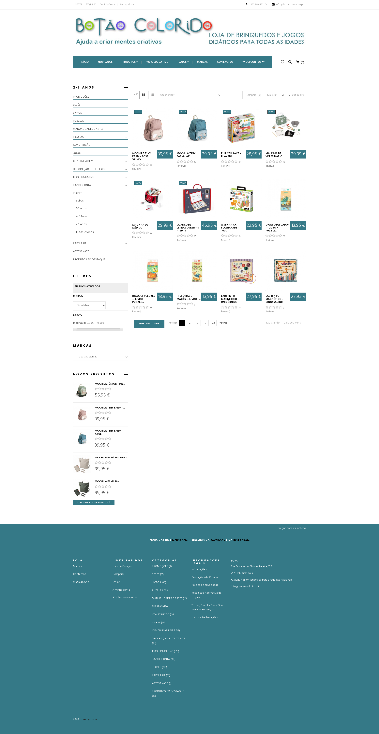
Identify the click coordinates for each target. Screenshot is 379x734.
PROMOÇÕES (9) (162, 566)
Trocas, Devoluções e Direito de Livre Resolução (208, 607)
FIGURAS (78, 137)
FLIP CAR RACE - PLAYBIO (231, 155)
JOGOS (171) (158, 623)
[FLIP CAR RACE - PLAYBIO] (241, 128)
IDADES (77, 193)
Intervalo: (79, 323)
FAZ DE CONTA (82, 185)
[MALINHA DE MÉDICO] (152, 199)
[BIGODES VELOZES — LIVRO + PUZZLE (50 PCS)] (152, 270)
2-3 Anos (81, 208)
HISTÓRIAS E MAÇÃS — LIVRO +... (189, 298)
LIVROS (77, 113)
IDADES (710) (159, 667)
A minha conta (121, 590)
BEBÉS (77, 105)
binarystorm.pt (91, 719)
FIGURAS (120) (160, 606)
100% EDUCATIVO (83, 177)
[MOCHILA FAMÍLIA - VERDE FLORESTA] (82, 488)
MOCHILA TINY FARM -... (110, 407)
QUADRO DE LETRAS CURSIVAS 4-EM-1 (188, 227)
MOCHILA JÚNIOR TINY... (110, 383)
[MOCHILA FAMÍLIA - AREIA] (82, 464)
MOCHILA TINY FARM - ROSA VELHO (141, 156)
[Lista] (152, 95)
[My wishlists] (282, 62)
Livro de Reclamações (204, 617)
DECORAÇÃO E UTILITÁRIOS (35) (168, 641)
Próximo (223, 323)
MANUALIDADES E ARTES (88, 129)
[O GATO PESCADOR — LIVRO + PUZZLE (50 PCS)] (285, 199)
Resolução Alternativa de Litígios (206, 595)
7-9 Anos (81, 224)
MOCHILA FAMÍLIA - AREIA (111, 457)
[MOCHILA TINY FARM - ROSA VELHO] (82, 414)
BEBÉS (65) (158, 574)
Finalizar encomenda (125, 597)
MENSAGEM (180, 540)
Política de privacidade (205, 585)
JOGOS (77, 153)
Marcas (77, 566)
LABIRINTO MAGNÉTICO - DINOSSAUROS (274, 299)
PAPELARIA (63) (161, 675)
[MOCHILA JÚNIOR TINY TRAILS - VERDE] (82, 390)
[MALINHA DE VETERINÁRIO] (285, 128)
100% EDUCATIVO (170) (165, 651)
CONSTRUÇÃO (81, 145)
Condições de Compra (205, 577)
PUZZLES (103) (160, 591)
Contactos (79, 574)
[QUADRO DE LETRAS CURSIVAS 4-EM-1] (197, 199)
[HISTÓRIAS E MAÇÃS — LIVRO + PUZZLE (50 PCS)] (197, 270)
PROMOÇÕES (81, 97)
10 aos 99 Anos (85, 232)
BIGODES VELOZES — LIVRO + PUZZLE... (143, 299)
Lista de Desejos (122, 566)
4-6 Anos (81, 216)
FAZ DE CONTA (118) (163, 659)
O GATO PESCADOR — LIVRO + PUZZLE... (277, 227)
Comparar (118, 574)
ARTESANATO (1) (161, 683)
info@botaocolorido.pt (245, 586)
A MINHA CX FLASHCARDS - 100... (230, 227)
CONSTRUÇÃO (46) (163, 615)
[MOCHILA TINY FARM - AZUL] (82, 438)
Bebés (79, 201)
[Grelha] (143, 95)
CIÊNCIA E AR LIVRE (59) (166, 631)
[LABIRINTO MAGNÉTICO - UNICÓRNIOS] (241, 270)
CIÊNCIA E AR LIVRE (84, 161)
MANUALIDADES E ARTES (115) (170, 598)
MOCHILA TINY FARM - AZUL (109, 432)
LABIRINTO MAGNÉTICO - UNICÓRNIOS (230, 299)
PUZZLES (78, 121)
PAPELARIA (79, 243)
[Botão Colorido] (189, 30)
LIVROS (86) (159, 582)
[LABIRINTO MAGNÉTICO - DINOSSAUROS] (285, 270)
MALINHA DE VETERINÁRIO (273, 155)
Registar (91, 4)
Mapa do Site (81, 582)
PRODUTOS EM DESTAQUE (89, 259)
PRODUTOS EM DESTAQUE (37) (168, 693)
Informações (199, 569)
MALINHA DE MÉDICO (140, 226)
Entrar (78, 4)
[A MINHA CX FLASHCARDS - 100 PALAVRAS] (241, 199)
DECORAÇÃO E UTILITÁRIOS (89, 169)
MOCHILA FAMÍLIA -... (108, 481)
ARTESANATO (81, 251)
